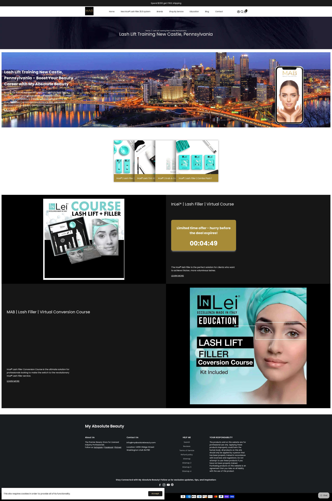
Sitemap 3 (186, 467)
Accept (155, 493)
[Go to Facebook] (159, 485)
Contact (219, 11)
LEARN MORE (177, 275)
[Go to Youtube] (168, 485)
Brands (160, 11)
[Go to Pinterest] (172, 485)
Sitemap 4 (186, 471)
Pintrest (118, 447)
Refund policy (187, 454)
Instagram (98, 447)
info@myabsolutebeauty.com (141, 442)
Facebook (108, 447)
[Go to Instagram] (164, 485)
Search (187, 442)
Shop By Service (176, 11)
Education (194, 11)
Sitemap (187, 459)
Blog (207, 11)
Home (112, 11)
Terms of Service (186, 450)
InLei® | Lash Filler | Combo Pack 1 (195, 178)
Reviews (186, 446)
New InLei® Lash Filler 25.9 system (135, 11)
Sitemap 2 (186, 463)
